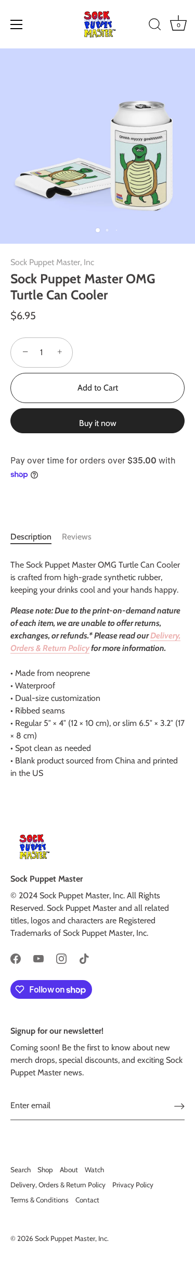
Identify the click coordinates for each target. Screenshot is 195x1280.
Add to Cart (97, 388)
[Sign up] (179, 1105)
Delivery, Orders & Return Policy (58, 1185)
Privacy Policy (132, 1185)
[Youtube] (38, 958)
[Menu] (16, 24)
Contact (87, 1200)
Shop (45, 1169)
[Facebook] (15, 958)
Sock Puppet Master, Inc (52, 262)
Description (30, 537)
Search (20, 1169)
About (69, 1169)
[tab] (36, 537)
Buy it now (97, 423)
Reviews (77, 537)
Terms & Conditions (39, 1200)
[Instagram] (61, 958)
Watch (94, 1169)
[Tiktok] (84, 958)
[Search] (155, 26)
